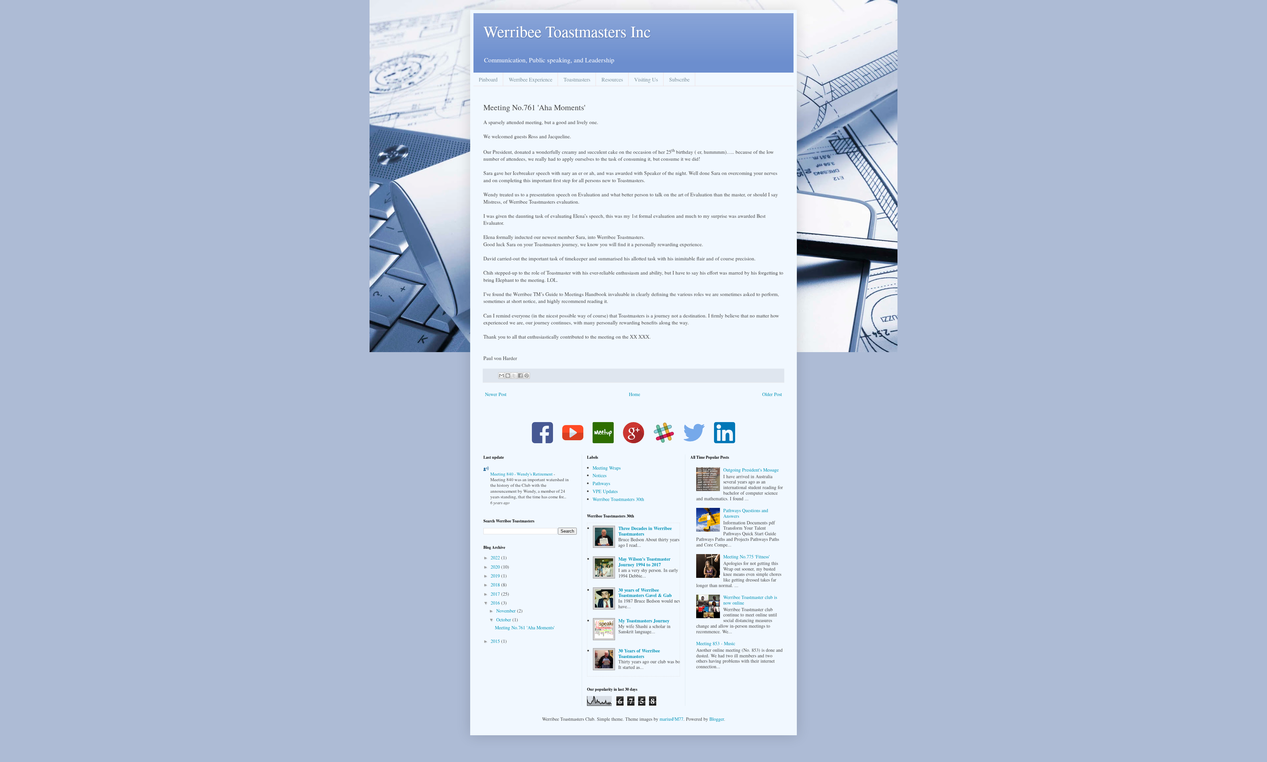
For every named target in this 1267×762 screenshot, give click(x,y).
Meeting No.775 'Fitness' (746, 556)
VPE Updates (605, 491)
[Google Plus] (633, 441)
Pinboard (488, 79)
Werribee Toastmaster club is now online (750, 600)
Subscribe (679, 79)
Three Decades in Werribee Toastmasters (645, 531)
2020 (496, 567)
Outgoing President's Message (751, 470)
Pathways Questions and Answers (745, 513)
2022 (496, 557)
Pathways (601, 483)
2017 (496, 594)
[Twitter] (694, 441)
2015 (496, 641)
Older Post (772, 394)
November (506, 611)
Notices (599, 475)
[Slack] (663, 441)
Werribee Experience (530, 79)
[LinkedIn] (724, 441)
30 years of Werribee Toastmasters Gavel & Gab (645, 592)
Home (634, 394)
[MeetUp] (603, 441)
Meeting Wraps (607, 468)
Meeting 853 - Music (715, 643)
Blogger (716, 719)
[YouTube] (572, 441)
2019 (496, 576)
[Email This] (501, 375)
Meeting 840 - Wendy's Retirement (522, 474)
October (504, 619)
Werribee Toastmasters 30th (618, 499)
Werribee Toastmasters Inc (567, 31)
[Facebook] (542, 441)
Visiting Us (646, 79)
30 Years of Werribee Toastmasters (639, 653)
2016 (496, 603)
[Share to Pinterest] (526, 375)
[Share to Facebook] (520, 375)
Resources (612, 79)
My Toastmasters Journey (643, 620)
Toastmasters (577, 79)
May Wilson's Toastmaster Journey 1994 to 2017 (644, 561)
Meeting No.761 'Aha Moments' (525, 627)
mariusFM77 (671, 719)
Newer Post (495, 394)
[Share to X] (514, 375)
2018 (496, 584)
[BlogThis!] (507, 375)
